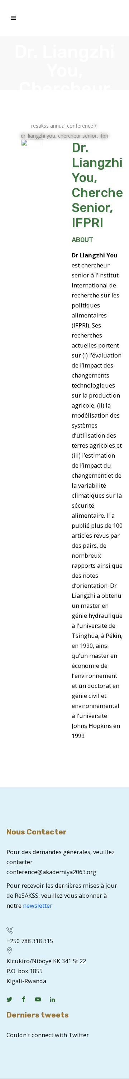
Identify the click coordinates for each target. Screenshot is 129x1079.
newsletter (37, 905)
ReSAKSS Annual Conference (62, 125)
